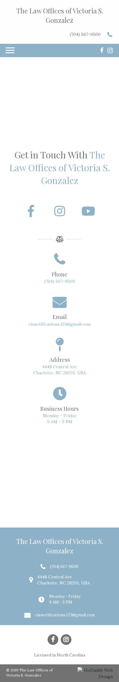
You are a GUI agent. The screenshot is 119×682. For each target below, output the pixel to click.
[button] (31, 211)
